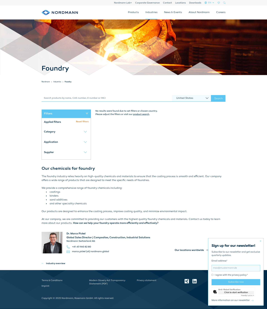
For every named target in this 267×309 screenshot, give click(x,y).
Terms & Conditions (52, 280)
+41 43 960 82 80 (81, 247)
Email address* (230, 268)
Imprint (45, 286)
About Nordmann (199, 12)
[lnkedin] (194, 281)
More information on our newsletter (231, 300)
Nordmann (46, 82)
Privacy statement (146, 280)
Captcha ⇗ (247, 295)
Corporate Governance (147, 3)
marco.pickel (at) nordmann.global (90, 251)
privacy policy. (239, 275)
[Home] (60, 12)
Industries (151, 12)
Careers (220, 12)
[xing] (187, 281)
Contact (167, 3)
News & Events (173, 12)
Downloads (195, 3)
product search (141, 114)
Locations (180, 3)
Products (133, 12)
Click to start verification (236, 292)
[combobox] (107, 98)
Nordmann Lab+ (123, 3)
